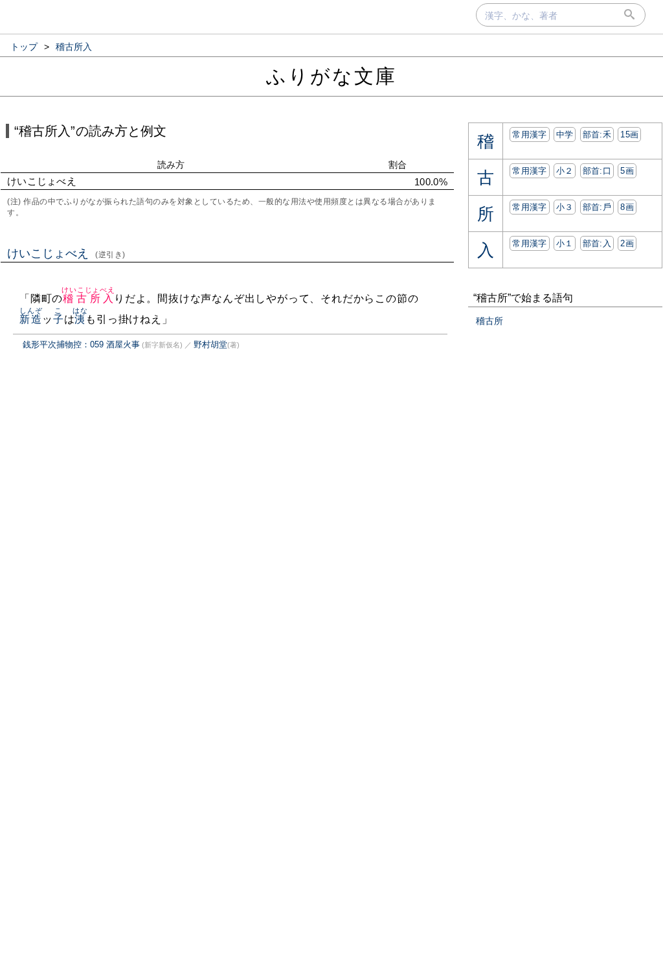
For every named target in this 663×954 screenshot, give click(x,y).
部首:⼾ (597, 207)
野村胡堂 (210, 344)
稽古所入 (88, 298)
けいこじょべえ (66, 253)
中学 (565, 134)
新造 (30, 319)
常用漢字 (529, 134)
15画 (629, 134)
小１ (565, 243)
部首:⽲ (597, 134)
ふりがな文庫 (331, 76)
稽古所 (489, 321)
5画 (627, 171)
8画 (627, 207)
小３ (565, 207)
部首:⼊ (597, 243)
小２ (565, 171)
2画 (627, 243)
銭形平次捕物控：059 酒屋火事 (81, 344)
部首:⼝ (597, 171)
